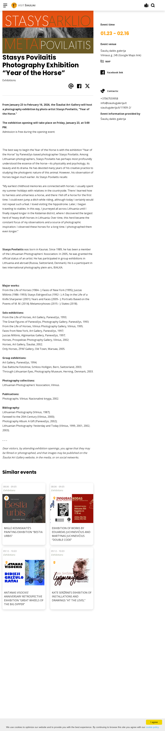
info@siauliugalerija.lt (114, 103)
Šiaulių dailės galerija (113, 50)
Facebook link (115, 72)
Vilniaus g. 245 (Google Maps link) (121, 55)
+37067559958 (109, 98)
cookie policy (152, 727)
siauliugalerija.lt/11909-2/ (116, 107)
